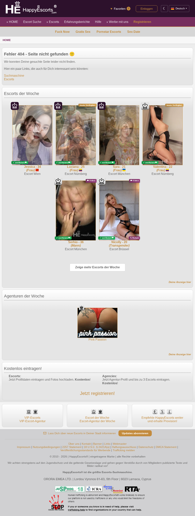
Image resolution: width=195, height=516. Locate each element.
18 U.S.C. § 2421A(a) (97, 446)
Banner (97, 443)
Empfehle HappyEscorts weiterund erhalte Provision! (162, 419)
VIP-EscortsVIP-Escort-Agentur (32, 419)
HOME (12, 21)
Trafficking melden (124, 450)
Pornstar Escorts (109, 31)
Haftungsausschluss (124, 446)
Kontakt (86, 443)
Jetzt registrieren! (97, 393)
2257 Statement (72, 446)
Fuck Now (62, 31)
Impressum (23, 446)
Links (107, 443)
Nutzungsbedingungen (46, 446)
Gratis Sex (83, 31)
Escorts (52, 21)
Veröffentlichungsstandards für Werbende (85, 450)
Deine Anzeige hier (180, 282)
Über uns (73, 443)
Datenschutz (145, 446)
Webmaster (120, 443)
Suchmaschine (14, 75)
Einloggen (147, 8)
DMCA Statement (166, 446)
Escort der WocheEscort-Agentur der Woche (97, 419)
